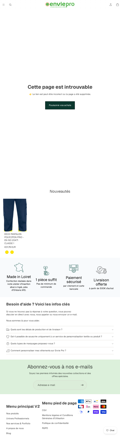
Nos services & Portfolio (18, 423)
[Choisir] (23, 226)
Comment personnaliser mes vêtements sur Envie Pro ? (38, 350)
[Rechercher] (10, 4)
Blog (8, 433)
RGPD (45, 428)
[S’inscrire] (82, 385)
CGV (44, 410)
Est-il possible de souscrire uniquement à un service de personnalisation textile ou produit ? (56, 336)
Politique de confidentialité (55, 423)
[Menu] (3, 4)
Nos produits (12, 413)
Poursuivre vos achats (60, 105)
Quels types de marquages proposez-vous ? (33, 343)
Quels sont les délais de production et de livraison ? (36, 329)
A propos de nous (15, 428)
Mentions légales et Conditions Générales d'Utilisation (57, 417)
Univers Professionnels (17, 418)
